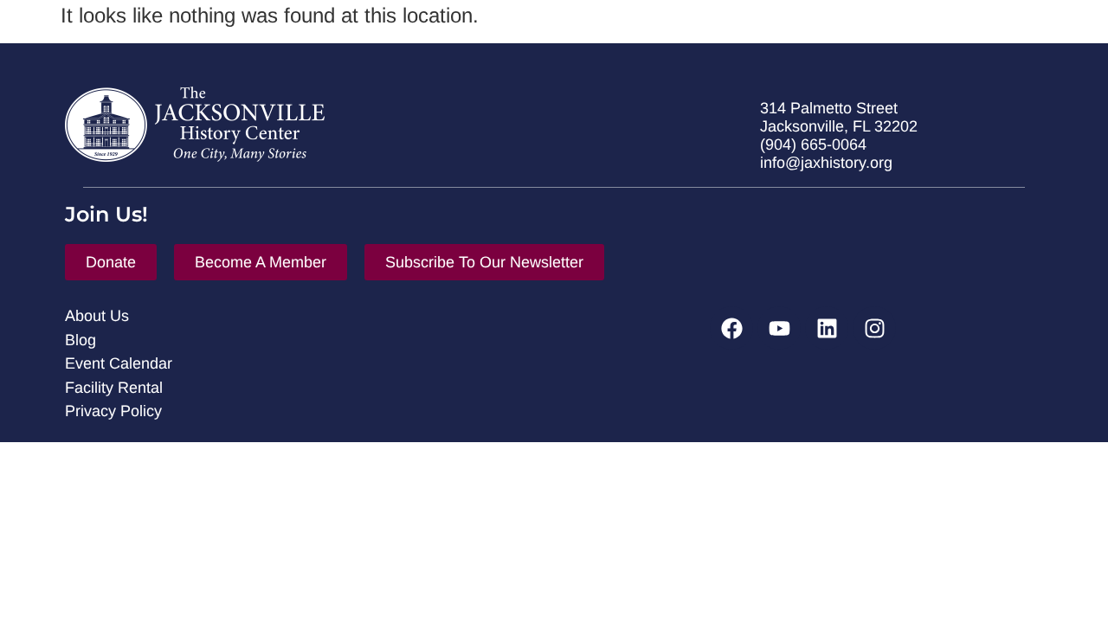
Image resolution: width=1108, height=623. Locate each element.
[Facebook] (731, 328)
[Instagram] (874, 328)
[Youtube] (779, 328)
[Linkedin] (826, 328)
